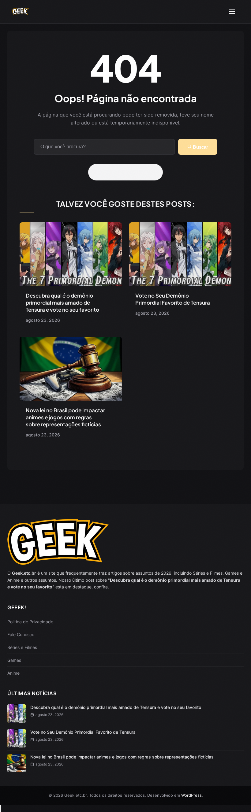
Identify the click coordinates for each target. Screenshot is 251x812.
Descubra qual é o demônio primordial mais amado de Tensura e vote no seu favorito (62, 302)
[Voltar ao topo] (0, 808)
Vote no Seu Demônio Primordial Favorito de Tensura (172, 299)
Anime (13, 673)
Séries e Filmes (22, 647)
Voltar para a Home (128, 172)
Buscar (200, 147)
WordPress (191, 795)
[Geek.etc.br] (20, 12)
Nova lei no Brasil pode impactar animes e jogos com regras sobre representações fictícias (65, 417)
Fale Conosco (20, 634)
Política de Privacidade (30, 621)
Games (14, 660)
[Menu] (232, 11)
